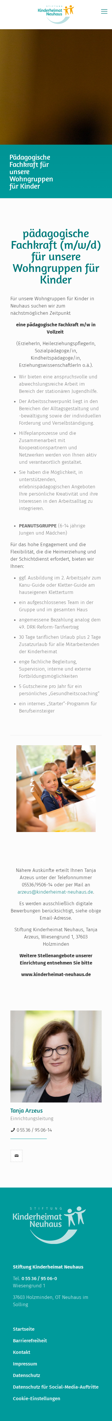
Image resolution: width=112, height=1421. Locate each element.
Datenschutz (26, 1375)
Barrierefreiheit (30, 1341)
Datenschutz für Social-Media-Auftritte (56, 1387)
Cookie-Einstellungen (36, 1399)
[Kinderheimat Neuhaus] (56, 14)
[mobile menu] (104, 11)
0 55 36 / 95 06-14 (34, 1130)
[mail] (16, 1156)
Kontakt (21, 1352)
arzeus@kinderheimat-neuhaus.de (55, 892)
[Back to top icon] (100, 1409)
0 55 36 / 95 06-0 (39, 1278)
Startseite (23, 1329)
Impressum (25, 1364)
